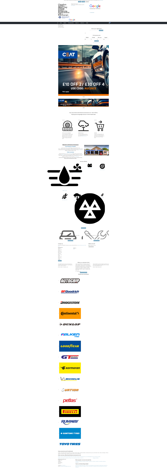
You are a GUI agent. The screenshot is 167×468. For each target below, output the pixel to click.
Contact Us (59, 260)
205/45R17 (90, 461)
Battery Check (72, 456)
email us (78, 245)
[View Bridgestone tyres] (70, 302)
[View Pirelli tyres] (70, 411)
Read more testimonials (83, 272)
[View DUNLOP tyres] (70, 324)
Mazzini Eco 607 (102, 466)
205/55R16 (76, 461)
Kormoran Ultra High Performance (80, 465)
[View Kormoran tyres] (70, 367)
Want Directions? (91, 246)
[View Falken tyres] (70, 335)
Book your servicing (96, 240)
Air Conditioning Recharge (66, 456)
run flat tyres (80, 149)
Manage (87, 1)
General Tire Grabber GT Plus (84, 466)
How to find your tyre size (96, 42)
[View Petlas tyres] (70, 400)
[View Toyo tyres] (70, 444)
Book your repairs (70, 240)
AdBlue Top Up (60, 456)
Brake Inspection (77, 456)
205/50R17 (97, 461)
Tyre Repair (98, 456)
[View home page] (64, 17)
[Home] (57, 23)
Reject (83, 1)
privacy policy (101, 0)
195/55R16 (83, 461)
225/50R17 (93, 461)
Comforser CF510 (88, 465)
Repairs (63, 154)
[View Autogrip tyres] (70, 280)
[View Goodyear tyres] (70, 346)
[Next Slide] (110, 70)
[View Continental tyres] (70, 313)
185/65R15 (104, 461)
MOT (71, 153)
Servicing (69, 153)
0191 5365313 (73, 5)
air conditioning (76, 156)
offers (66, 153)
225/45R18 (100, 461)
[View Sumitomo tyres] (70, 433)
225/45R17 (87, 461)
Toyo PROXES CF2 (91, 466)
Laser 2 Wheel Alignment (88, 456)
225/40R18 (80, 461)
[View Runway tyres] (70, 422)
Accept (80, 1)
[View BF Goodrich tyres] (70, 291)
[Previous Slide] (57, 70)
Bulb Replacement (82, 456)
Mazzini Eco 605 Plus (97, 466)
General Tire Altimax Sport (100, 465)
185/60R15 (76, 462)
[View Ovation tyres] (70, 389)
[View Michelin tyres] (70, 378)
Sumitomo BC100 (93, 465)
